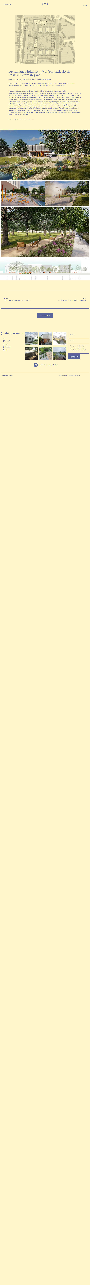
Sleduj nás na (48, 365)
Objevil (60, 375)
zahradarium (12, 79)
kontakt (5, 350)
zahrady (19, 79)
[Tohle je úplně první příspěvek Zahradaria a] (59, 353)
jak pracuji (6, 341)
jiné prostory (7, 347)
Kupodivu (77, 375)
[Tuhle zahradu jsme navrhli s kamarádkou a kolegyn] (31, 353)
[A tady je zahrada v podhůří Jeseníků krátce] (45, 353)
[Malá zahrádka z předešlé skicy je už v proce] (45, 338)
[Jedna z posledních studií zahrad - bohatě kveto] (31, 338)
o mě (4, 338)
